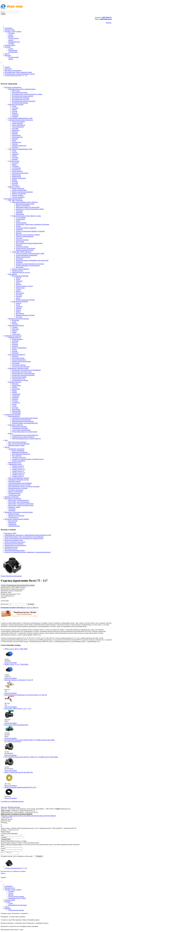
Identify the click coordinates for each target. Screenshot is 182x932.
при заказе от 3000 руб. (20, 607)
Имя (2, 835)
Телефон (3, 837)
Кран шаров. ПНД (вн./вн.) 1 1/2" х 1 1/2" (18, 708)
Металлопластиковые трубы (14, 540)
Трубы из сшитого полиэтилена (15, 542)
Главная (7, 67)
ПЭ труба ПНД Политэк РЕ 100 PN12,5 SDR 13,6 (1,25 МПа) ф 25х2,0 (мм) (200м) (31, 757)
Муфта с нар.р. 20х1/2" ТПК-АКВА (16, 649)
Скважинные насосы (11, 547)
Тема (2, 850)
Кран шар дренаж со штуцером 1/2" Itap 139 (19, 680)
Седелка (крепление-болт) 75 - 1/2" (16, 868)
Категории (8, 69)
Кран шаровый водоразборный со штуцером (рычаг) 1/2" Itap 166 (26, 695)
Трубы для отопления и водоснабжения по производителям (24, 538)
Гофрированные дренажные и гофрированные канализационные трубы (28, 535)
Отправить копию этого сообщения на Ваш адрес (17, 856)
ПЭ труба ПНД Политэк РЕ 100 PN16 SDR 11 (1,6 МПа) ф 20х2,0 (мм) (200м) (30, 740)
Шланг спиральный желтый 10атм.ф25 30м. (19, 772)
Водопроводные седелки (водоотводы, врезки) (20, 74)
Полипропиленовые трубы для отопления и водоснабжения (24, 537)
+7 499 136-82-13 (106, 17)
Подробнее (13, 662)
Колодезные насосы (11, 549)
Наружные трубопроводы (13, 70)
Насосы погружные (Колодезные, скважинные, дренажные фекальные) (28, 552)
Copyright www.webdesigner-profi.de (12, 801)
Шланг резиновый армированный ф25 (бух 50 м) (20, 787)
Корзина (108, 22)
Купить (7, 662)
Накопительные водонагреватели (15, 545)
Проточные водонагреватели (14, 543)
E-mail (3, 848)
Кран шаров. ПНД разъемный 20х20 (16, 725)
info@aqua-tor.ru (106, 19)
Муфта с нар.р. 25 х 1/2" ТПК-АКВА (16, 664)
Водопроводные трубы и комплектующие (18, 72)
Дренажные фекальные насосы (15, 550)
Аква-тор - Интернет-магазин (10, 807)
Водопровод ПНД (10, 533)
